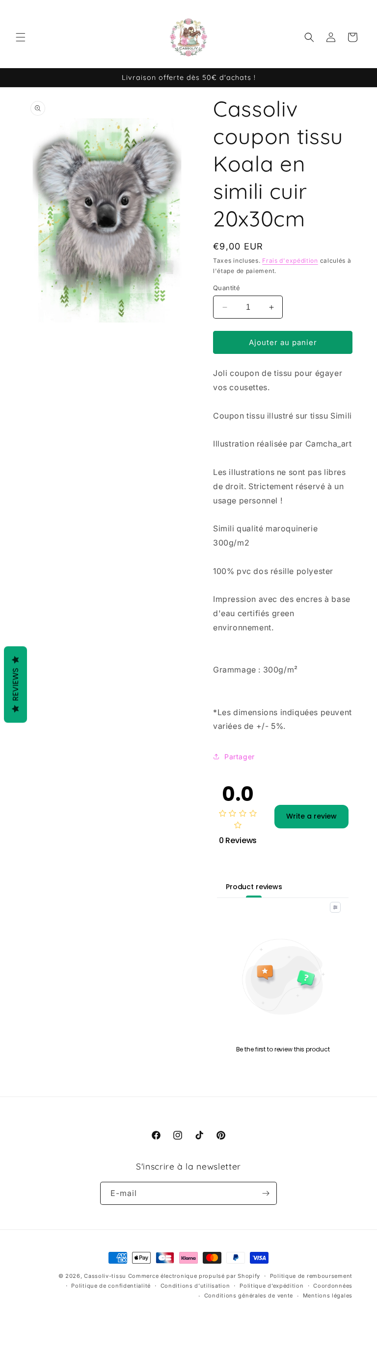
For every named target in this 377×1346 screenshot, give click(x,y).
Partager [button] (239, 756)
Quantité (226, 288)
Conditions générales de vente (248, 1295)
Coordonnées (332, 1285)
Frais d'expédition (290, 260)
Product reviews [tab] (254, 887)
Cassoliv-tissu (105, 1275)
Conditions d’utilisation (195, 1285)
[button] (20, 37)
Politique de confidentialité (111, 1285)
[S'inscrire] (265, 1193)
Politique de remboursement (311, 1275)
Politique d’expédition (271, 1285)
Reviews (15, 684)
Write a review (311, 816)
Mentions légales (327, 1295)
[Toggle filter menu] (335, 907)
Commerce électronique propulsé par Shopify (194, 1275)
